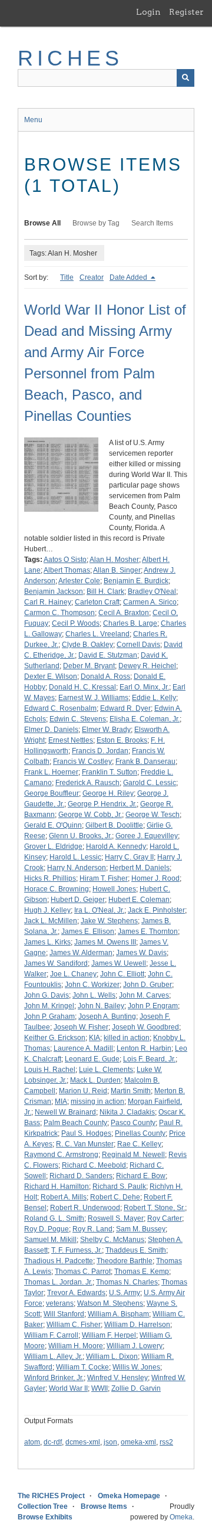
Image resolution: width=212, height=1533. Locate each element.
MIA (61, 1101)
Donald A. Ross (105, 676)
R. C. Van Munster (85, 1144)
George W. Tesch (152, 814)
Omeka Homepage (129, 1496)
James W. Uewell (118, 963)
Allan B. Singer (117, 570)
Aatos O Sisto (65, 559)
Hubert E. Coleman (139, 899)
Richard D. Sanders (80, 1176)
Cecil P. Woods (76, 623)
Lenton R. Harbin (144, 1048)
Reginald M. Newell (133, 1154)
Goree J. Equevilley (146, 836)
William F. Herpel (109, 1335)
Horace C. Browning (56, 889)
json (110, 1442)
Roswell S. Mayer (116, 1218)
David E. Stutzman (107, 655)
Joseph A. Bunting (107, 1016)
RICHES (70, 58)
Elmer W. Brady (106, 729)
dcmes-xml (82, 1442)
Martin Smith (131, 1091)
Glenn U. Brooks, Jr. (80, 836)
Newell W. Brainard (65, 1112)
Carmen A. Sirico (150, 602)
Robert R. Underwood (85, 1208)
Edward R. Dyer (125, 708)
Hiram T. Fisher (104, 878)
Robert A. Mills (64, 1197)
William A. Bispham (118, 1314)
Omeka (181, 1517)
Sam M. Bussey (140, 1229)
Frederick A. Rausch (87, 783)
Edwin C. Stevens (77, 719)
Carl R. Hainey (47, 602)
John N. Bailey (101, 1006)
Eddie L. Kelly (154, 698)
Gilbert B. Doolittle (114, 825)
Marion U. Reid (83, 1091)
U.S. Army (124, 1293)
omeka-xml (138, 1442)
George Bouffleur (51, 793)
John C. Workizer (92, 984)
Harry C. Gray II (129, 857)
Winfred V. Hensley (117, 1378)
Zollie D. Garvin (136, 1388)
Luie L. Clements (106, 1069)
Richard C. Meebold (94, 1165)
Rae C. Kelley (139, 1144)
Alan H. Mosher (114, 559)
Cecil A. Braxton (123, 613)
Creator (92, 277)
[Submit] (185, 78)
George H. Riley (108, 793)
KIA (94, 1038)
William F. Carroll (51, 1335)
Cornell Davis (138, 644)
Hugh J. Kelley (47, 910)
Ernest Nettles (70, 740)
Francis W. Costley (82, 761)
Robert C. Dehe (115, 1197)
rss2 (166, 1442)
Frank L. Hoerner (51, 772)
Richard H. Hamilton (56, 1186)
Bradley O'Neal (152, 591)
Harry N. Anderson (76, 868)
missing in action (97, 1101)
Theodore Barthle (125, 1261)
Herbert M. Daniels (140, 868)
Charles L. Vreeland (97, 634)
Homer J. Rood (155, 878)
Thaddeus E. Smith (135, 1250)
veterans (60, 1303)
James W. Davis (141, 953)
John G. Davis (46, 995)
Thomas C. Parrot (83, 1271)
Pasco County (133, 1123)
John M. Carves (144, 995)
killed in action (127, 1038)
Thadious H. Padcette (58, 1261)
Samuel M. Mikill (50, 1239)
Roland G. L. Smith (54, 1218)
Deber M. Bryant (89, 666)
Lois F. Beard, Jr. (149, 1059)
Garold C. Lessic (149, 783)
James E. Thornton (148, 931)
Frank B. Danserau (145, 761)
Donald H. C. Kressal (82, 687)
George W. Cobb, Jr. (90, 814)
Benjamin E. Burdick (136, 581)
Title (67, 277)
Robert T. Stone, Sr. (154, 1208)
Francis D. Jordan (100, 751)
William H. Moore (75, 1346)
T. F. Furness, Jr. (76, 1250)
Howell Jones (114, 889)
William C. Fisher (74, 1324)
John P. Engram (153, 1006)
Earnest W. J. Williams (93, 698)
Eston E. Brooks (122, 740)
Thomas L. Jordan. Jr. (58, 1282)
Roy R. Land (92, 1229)
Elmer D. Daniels (51, 729)
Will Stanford (64, 1314)
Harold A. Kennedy (116, 846)
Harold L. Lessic (75, 857)
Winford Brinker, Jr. (54, 1378)
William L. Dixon (112, 1356)
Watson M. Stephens (110, 1303)
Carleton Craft (97, 602)
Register (186, 12)
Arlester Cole (79, 581)
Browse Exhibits (45, 1517)
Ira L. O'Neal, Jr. (99, 910)
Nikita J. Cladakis (127, 1112)
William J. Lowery (135, 1346)
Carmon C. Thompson (59, 613)
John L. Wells (93, 995)
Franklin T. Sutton (109, 772)
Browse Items (104, 1506)
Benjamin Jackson (53, 591)
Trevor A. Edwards (76, 1293)
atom (32, 1442)
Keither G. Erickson (54, 1038)
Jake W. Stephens (109, 921)
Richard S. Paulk (119, 1186)
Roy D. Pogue (46, 1229)
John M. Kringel (49, 1006)
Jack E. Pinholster (156, 910)
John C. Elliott (122, 974)
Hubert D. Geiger (78, 899)
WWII (99, 1388)
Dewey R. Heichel (147, 666)
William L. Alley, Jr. (53, 1356)
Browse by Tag (96, 223)
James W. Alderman (80, 953)
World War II (68, 1388)
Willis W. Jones (136, 1367)
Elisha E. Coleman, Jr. (145, 719)
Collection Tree (43, 1506)
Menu (33, 120)
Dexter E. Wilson (50, 676)
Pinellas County (140, 1133)
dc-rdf (53, 1442)
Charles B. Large (130, 623)
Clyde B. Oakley (87, 644)
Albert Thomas (67, 570)
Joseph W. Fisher (81, 1027)
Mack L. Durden (95, 1080)
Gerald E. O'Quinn (53, 825)
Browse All (42, 223)
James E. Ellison (87, 931)
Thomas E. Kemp (141, 1271)
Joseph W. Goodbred (145, 1027)
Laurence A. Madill (83, 1048)
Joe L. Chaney (73, 974)
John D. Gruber (147, 984)
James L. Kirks (47, 942)
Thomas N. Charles (127, 1282)
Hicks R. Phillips (50, 878)
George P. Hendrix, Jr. (102, 804)
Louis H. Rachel (49, 1069)
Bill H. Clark (105, 591)
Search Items (152, 223)
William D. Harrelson (137, 1324)
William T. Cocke (82, 1367)
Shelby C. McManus (112, 1239)
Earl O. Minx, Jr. (144, 687)
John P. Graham (49, 1016)
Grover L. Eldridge (53, 846)
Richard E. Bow (140, 1176)
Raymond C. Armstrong (61, 1154)
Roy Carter (164, 1218)
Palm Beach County (75, 1123)
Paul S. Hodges (86, 1133)
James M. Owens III (105, 942)
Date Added (129, 277)
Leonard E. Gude (92, 1059)
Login (148, 12)
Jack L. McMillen (50, 921)
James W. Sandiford (56, 963)
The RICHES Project (51, 1496)
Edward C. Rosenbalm (60, 708)
